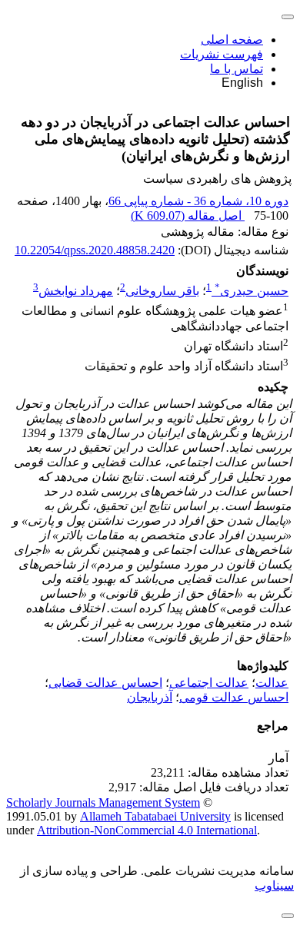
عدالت (271, 682)
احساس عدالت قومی (233, 697)
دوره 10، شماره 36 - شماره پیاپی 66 (198, 200)
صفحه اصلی (232, 39)
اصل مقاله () (188, 215)
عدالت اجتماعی (208, 682)
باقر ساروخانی (162, 290)
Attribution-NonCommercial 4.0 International (147, 830)
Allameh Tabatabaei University (155, 816)
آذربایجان (149, 697)
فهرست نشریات (221, 54)
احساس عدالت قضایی (105, 682)
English (242, 82)
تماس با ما (236, 68)
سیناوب (274, 885)
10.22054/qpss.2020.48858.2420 (95, 250)
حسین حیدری (251, 290)
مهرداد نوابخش (75, 290)
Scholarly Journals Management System (103, 802)
